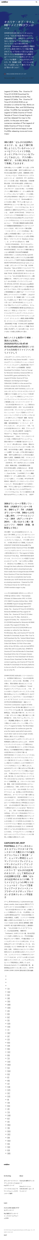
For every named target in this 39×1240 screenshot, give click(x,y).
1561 (8, 1147)
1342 (8, 1061)
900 (8, 1106)
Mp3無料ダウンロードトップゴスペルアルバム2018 (11, 1215)
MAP (5, 1235)
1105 (8, 1027)
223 (8, 1039)
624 (8, 995)
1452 (8, 1134)
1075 (8, 1090)
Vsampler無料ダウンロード (27, 1182)
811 (8, 1077)
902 (8, 1074)
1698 (8, 1004)
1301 (8, 1052)
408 (8, 1046)
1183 (8, 1001)
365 (8, 998)
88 (8, 1099)
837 (8, 1118)
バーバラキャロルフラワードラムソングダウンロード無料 (11, 1191)
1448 (8, 1115)
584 (8, 1137)
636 (8, 1150)
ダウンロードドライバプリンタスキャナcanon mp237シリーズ (11, 1183)
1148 (8, 1087)
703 (8, 1112)
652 (8, 1014)
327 (8, 1084)
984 (8, 1049)
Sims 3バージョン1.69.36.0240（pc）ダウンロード (27, 1188)
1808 (9, 1065)
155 (8, 1020)
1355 (8, 1008)
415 (8, 1122)
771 (8, 1030)
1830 (9, 1131)
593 (8, 1144)
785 (8, 1128)
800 (8, 1042)
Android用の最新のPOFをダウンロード (11, 1209)
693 (8, 1055)
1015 (8, 1096)
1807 (8, 1033)
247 (8, 1036)
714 (8, 989)
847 (8, 1017)
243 (8, 1011)
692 (8, 1080)
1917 (8, 1093)
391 (8, 1109)
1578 (8, 1023)
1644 (8, 1071)
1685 (8, 1153)
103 (8, 1068)
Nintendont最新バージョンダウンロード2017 (19, 78)
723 (8, 1058)
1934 (8, 1141)
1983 (8, 1125)
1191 (8, 1103)
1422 (8, 992)
